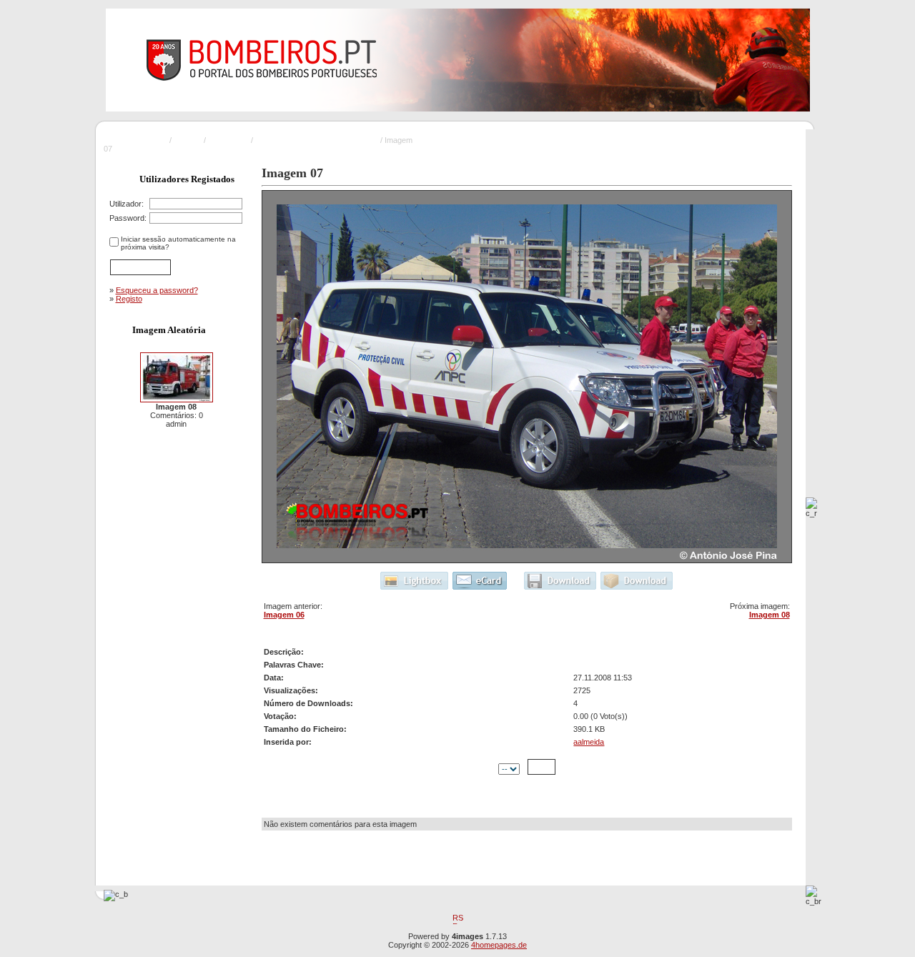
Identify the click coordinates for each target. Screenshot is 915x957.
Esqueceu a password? (157, 290)
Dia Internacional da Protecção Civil (316, 140)
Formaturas (228, 140)
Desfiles (188, 140)
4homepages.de (499, 945)
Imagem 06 (284, 614)
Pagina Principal (139, 140)
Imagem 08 (769, 614)
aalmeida (588, 742)
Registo (129, 298)
